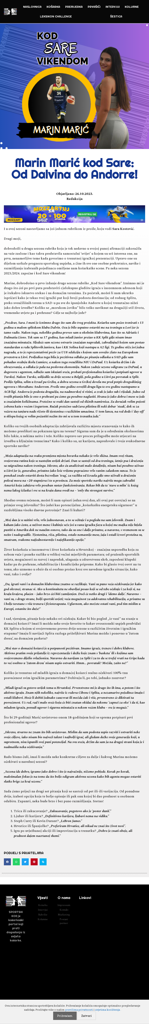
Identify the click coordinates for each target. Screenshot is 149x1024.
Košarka (53, 7)
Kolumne (132, 7)
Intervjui (113, 7)
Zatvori (86, 1016)
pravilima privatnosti (79, 1009)
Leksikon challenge (56, 16)
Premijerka (74, 7)
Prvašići (94, 7)
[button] (7, 861)
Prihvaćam (65, 1016)
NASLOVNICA (32, 7)
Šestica (116, 16)
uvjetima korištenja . (108, 1009)
